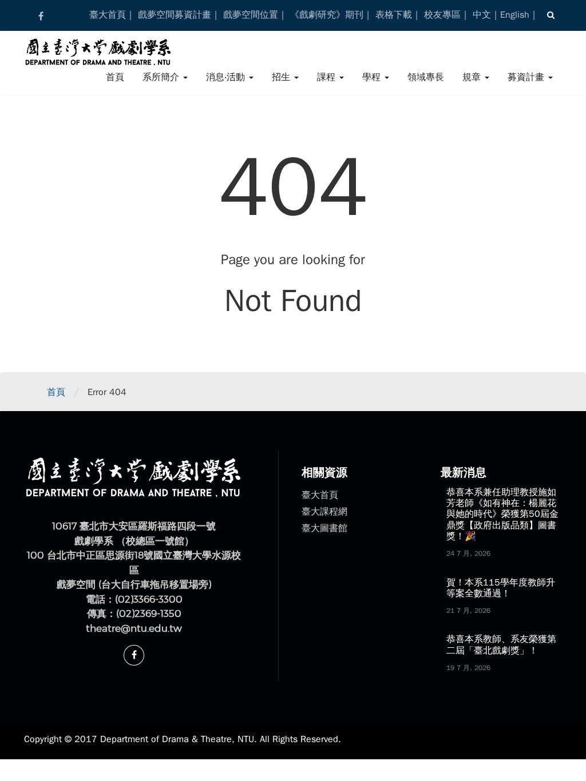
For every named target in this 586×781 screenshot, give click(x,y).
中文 (482, 15)
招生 (282, 77)
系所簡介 (162, 77)
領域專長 (425, 77)
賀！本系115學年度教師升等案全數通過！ (500, 588)
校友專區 (442, 15)
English (514, 15)
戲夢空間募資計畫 (174, 15)
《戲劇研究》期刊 (326, 15)
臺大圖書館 (324, 528)
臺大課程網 (324, 511)
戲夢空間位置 (250, 15)
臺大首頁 (107, 15)
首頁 (115, 77)
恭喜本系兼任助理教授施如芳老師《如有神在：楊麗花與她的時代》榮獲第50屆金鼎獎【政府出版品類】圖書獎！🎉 (502, 514)
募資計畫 (527, 77)
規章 (473, 77)
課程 (327, 77)
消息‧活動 (227, 77)
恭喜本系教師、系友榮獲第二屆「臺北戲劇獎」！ (501, 644)
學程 (372, 77)
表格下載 (393, 15)
